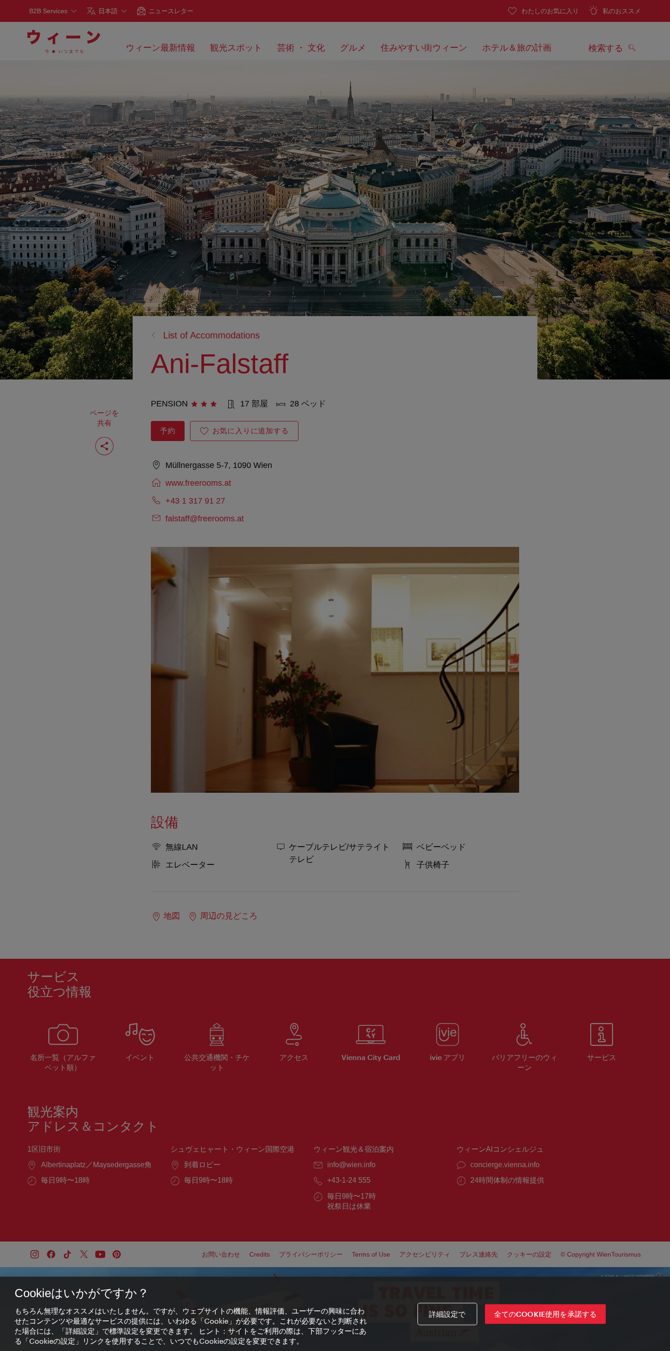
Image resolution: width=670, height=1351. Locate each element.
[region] (335, 1314)
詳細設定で (447, 1313)
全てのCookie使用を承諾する (545, 1313)
